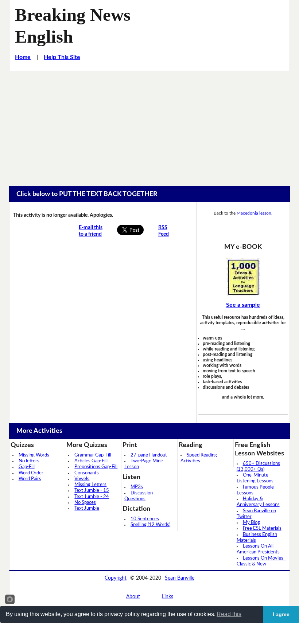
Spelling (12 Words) (150, 524)
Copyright (116, 578)
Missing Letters (90, 484)
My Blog (251, 522)
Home (23, 57)
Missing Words (34, 455)
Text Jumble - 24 (91, 496)
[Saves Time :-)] (243, 277)
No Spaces (85, 502)
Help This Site (62, 57)
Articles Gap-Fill (91, 461)
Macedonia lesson (254, 213)
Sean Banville (179, 578)
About (133, 596)
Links (167, 596)
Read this (229, 614)
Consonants (86, 473)
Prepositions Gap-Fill (95, 467)
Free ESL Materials (262, 528)
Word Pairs (30, 479)
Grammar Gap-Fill (92, 455)
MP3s (137, 487)
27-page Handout (149, 455)
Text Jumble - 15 (91, 490)
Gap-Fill (27, 467)
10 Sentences (145, 519)
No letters (29, 461)
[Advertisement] (149, 125)
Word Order (31, 473)
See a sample (243, 305)
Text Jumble (86, 508)
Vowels (81, 479)
